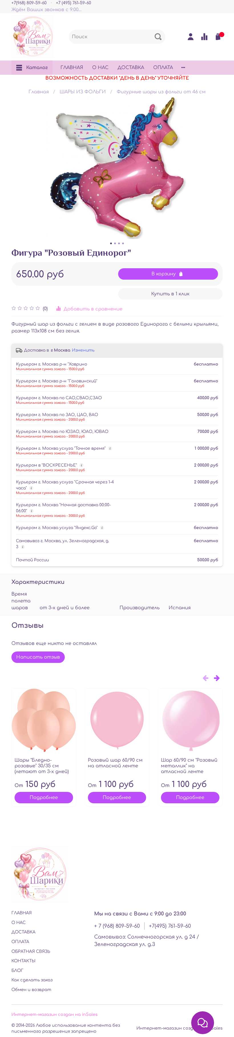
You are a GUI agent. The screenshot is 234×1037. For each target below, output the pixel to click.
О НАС (100, 67)
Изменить (83, 350)
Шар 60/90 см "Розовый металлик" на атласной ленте (189, 766)
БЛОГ (17, 970)
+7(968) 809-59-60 (29, 3)
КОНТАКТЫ (23, 961)
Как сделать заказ (32, 980)
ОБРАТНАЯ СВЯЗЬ (30, 951)
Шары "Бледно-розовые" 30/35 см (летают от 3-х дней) (42, 766)
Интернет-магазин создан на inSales (54, 1014)
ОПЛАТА (163, 67)
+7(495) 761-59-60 (170, 926)
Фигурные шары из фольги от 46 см (161, 91)
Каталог (37, 67)
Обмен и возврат (31, 989)
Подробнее (44, 797)
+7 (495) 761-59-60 (73, 3)
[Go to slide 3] (119, 243)
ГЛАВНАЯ (71, 67)
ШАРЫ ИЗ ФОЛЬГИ (83, 91)
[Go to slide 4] (123, 243)
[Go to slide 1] (111, 243)
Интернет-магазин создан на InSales (179, 1028)
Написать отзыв (38, 657)
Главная (39, 91)
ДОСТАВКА (131, 67)
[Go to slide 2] (115, 243)
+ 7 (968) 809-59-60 (117, 926)
